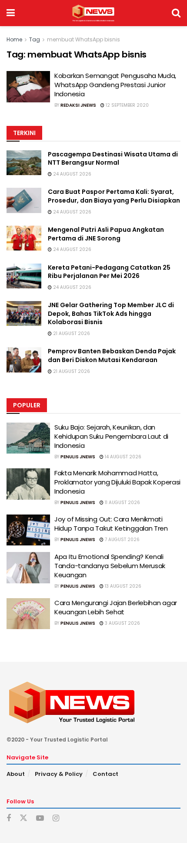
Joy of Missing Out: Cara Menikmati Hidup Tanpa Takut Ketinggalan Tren (111, 524)
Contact (105, 774)
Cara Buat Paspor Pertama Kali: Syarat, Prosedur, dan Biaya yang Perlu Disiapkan (114, 196)
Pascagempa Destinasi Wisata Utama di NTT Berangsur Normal (113, 158)
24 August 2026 (71, 174)
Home (14, 39)
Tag (34, 39)
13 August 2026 (122, 586)
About (16, 774)
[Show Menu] (11, 13)
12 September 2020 (126, 105)
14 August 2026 (122, 457)
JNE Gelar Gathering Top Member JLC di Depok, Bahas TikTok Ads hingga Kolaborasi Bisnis (111, 313)
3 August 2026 (122, 623)
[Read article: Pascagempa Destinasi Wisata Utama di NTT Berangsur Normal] (24, 162)
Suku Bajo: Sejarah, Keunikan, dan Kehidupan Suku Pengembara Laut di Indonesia (111, 436)
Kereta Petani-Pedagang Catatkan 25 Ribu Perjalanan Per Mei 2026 (109, 272)
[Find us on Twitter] (23, 818)
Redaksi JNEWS (78, 105)
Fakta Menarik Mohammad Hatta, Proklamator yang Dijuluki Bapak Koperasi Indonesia (117, 482)
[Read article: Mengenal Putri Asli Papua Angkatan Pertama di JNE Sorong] (24, 238)
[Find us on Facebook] (9, 818)
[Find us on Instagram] (56, 818)
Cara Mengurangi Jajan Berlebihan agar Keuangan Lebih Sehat (115, 607)
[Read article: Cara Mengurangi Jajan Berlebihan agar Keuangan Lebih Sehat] (28, 614)
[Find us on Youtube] (40, 818)
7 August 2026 (122, 539)
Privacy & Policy (59, 774)
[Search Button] (176, 13)
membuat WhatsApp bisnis (83, 39)
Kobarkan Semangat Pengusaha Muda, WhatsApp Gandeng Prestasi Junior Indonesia (115, 84)
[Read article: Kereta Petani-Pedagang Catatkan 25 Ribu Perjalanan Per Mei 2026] (24, 276)
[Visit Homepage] (93, 13)
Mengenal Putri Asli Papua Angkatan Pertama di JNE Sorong (106, 234)
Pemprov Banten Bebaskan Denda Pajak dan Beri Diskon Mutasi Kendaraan (112, 355)
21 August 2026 (71, 333)
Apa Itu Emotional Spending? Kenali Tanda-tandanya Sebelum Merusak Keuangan (109, 565)
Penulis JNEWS (77, 457)
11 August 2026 (122, 502)
